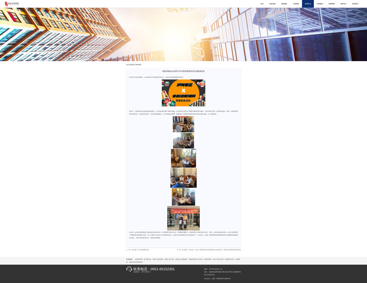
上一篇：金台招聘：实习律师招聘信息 (137, 250)
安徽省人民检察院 (181, 259)
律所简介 (343, 4)
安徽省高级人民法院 (196, 259)
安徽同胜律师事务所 (136, 262)
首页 (262, 4)
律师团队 (284, 4)
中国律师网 (138, 259)
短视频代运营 (229, 259)
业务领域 (272, 4)
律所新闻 (138, 64)
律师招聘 (332, 4)
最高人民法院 (169, 259)
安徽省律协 (208, 259)
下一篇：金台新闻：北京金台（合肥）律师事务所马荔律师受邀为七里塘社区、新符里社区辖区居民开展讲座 (209, 250)
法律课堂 (296, 4)
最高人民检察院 (158, 259)
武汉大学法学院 (218, 259)
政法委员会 (147, 259)
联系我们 (355, 4)
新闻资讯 (308, 4)
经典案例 (320, 4)
